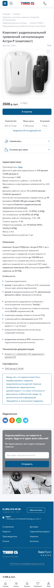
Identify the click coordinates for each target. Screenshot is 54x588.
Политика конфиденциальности (27, 563)
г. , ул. (23, 517)
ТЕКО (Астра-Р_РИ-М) (14, 368)
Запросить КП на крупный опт (27, 130)
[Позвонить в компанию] (44, 3)
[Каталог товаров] (5, 3)
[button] (11, 3)
